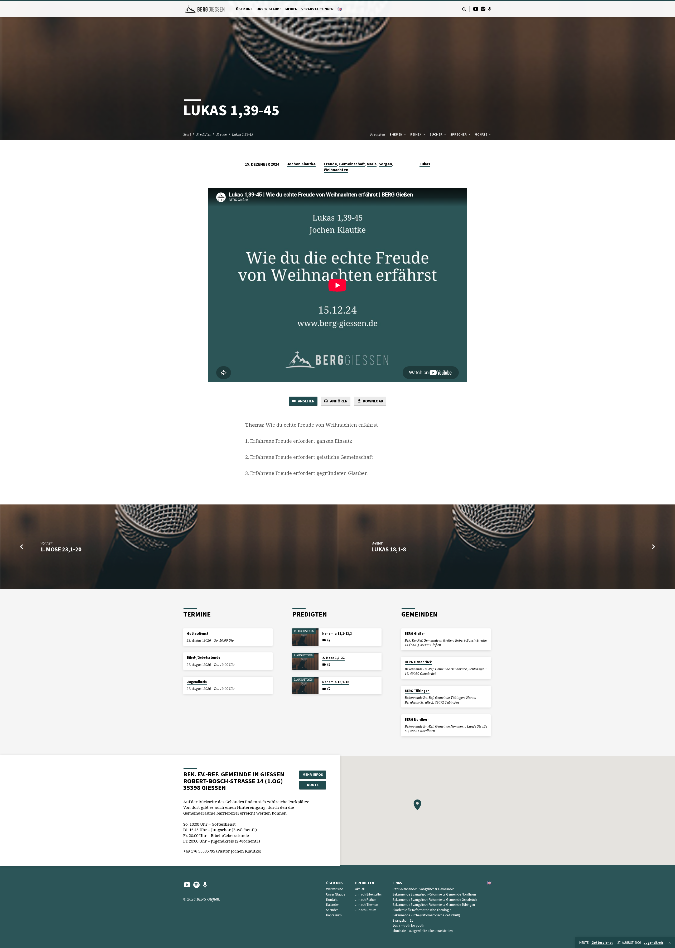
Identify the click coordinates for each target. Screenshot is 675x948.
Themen (396, 134)
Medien (291, 9)
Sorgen (385, 163)
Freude (221, 134)
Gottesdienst (197, 633)
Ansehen (306, 400)
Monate (481, 134)
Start (187, 134)
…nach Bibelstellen (368, 894)
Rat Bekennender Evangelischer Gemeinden (424, 889)
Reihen (416, 134)
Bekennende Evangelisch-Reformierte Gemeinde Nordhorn (434, 894)
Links (397, 883)
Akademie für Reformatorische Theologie (422, 910)
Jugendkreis (197, 682)
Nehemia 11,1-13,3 (337, 633)
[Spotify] (483, 9)
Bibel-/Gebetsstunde (203, 657)
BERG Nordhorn (417, 719)
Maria (372, 163)
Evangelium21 (403, 920)
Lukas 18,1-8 (388, 549)
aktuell (360, 889)
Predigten (203, 134)
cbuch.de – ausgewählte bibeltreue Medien (423, 930)
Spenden (332, 910)
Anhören (338, 400)
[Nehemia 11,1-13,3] (305, 637)
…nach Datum (365, 910)
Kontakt (332, 899)
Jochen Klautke (301, 163)
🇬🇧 (340, 9)
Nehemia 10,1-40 (335, 682)
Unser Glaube (269, 9)
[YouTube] (476, 9)
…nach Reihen (365, 899)
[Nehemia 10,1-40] (305, 686)
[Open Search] (464, 9)
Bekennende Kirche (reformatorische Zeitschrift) (426, 915)
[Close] (669, 942)
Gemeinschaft (352, 163)
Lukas (425, 163)
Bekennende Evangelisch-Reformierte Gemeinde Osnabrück (435, 899)
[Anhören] (328, 640)
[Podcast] (490, 9)
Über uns (244, 9)
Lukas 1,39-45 (242, 134)
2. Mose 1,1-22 (333, 658)
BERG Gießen (415, 633)
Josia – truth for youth (408, 925)
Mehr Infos (312, 774)
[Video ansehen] (324, 640)
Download (372, 400)
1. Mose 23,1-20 (60, 549)
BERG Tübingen (417, 691)
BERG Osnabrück (418, 662)
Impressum (334, 915)
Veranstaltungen (317, 9)
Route (313, 784)
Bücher (436, 134)
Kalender (332, 904)
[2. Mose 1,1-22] (305, 661)
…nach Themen (366, 904)
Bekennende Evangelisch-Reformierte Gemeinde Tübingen (434, 904)
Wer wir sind (334, 889)
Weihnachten (336, 169)
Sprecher (458, 134)
